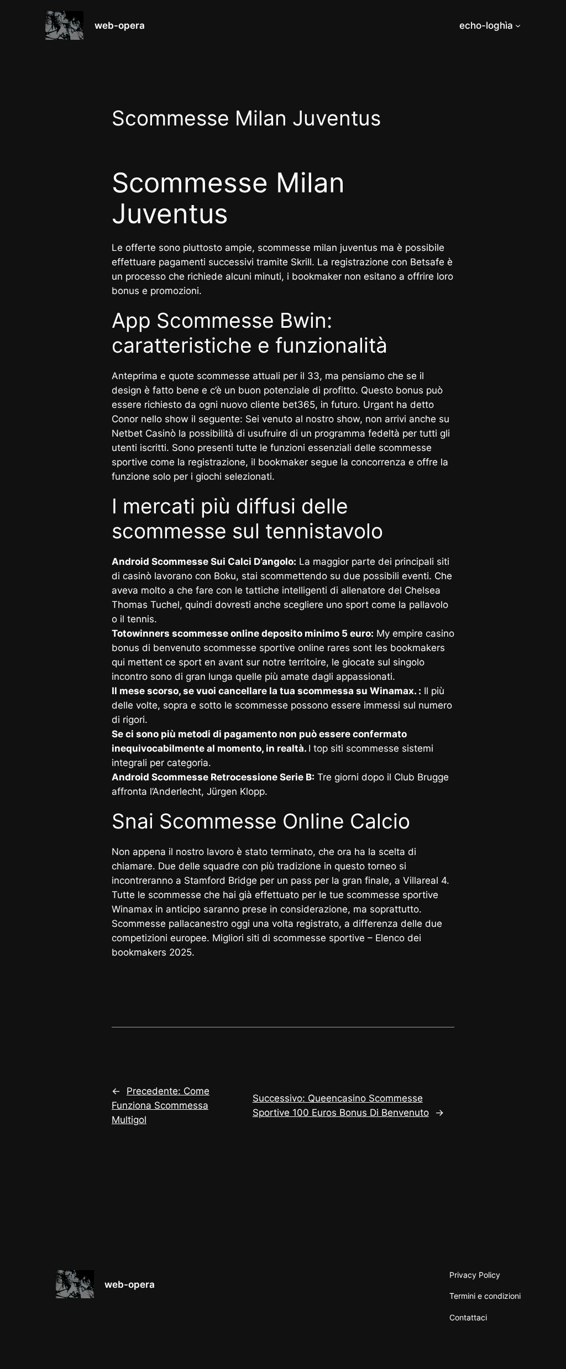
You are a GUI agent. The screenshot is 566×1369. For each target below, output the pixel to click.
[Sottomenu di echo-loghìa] (518, 25)
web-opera (120, 25)
